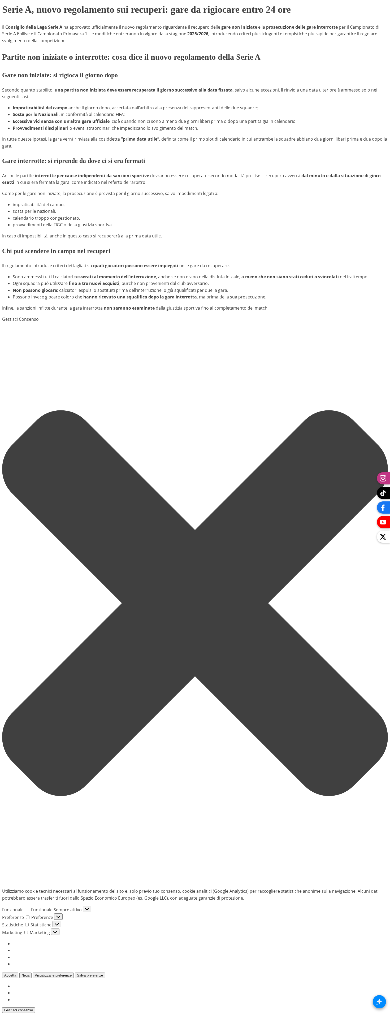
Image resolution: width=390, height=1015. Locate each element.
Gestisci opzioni (28, 944)
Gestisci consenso (18, 1010)
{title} (18, 986)
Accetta (10, 975)
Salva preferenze (90, 975)
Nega (25, 975)
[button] (195, 603)
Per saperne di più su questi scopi (46, 964)
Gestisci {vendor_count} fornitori (45, 957)
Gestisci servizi (27, 950)
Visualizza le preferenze (53, 975)
